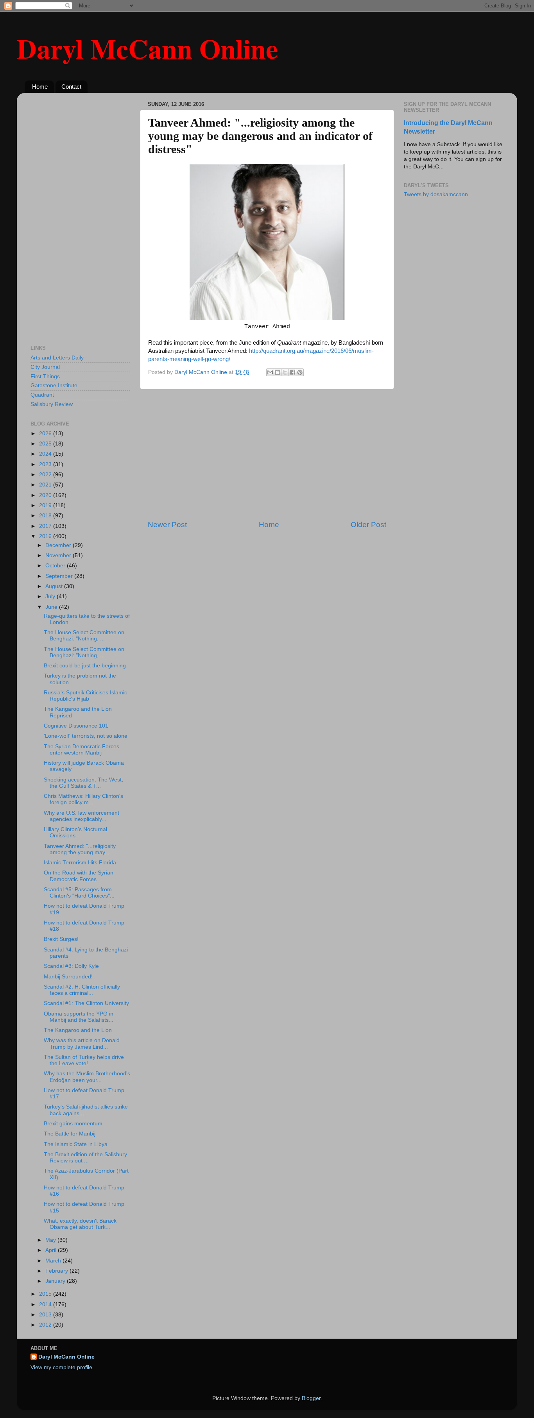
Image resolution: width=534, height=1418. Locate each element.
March (54, 1261)
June (52, 607)
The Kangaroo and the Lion (78, 1030)
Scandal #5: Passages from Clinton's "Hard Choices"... (79, 893)
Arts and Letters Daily (57, 358)
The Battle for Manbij (69, 1134)
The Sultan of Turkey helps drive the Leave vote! (84, 1060)
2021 (46, 485)
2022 (46, 474)
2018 (46, 516)
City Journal (45, 367)
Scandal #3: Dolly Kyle (71, 966)
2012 (46, 1325)
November (59, 555)
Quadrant (42, 395)
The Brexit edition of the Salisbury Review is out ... (85, 1158)
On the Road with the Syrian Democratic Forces (78, 876)
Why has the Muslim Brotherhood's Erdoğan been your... (87, 1077)
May (51, 1240)
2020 (46, 495)
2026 (46, 433)
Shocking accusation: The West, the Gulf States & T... (83, 783)
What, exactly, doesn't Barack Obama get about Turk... (80, 1224)
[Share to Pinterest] (300, 372)
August (54, 586)
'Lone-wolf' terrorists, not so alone (85, 736)
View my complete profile (61, 1367)
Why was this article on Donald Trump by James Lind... (82, 1043)
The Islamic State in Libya (76, 1144)
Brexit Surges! (61, 939)
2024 (46, 454)
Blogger (311, 1398)
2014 (46, 1304)
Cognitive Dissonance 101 (76, 726)
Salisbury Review (51, 404)
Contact (71, 86)
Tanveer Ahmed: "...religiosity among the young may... (80, 849)
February (57, 1271)
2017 (46, 526)
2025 (46, 444)
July (51, 596)
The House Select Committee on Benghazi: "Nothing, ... (84, 635)
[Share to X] (285, 372)
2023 (46, 464)
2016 (46, 536)
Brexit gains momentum (73, 1124)
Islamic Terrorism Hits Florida (80, 862)
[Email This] (270, 372)
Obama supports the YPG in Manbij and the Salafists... (78, 1017)
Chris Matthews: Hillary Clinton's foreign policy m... (83, 799)
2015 (46, 1294)
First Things (45, 376)
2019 (46, 505)
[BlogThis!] (277, 372)
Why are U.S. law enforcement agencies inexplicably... (81, 816)
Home (40, 86)
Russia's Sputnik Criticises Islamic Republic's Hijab (85, 696)
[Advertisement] (267, 454)
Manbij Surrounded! (68, 977)
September (59, 576)
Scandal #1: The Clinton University (86, 1003)
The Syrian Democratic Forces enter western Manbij (81, 750)
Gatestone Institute (53, 385)
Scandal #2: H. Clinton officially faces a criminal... (82, 990)
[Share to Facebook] (292, 372)
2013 (46, 1315)
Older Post (368, 524)
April (51, 1250)
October (56, 566)
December (59, 545)
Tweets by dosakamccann (436, 194)
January (56, 1281)
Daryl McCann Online (147, 48)
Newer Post (167, 524)
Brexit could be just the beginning (85, 666)
